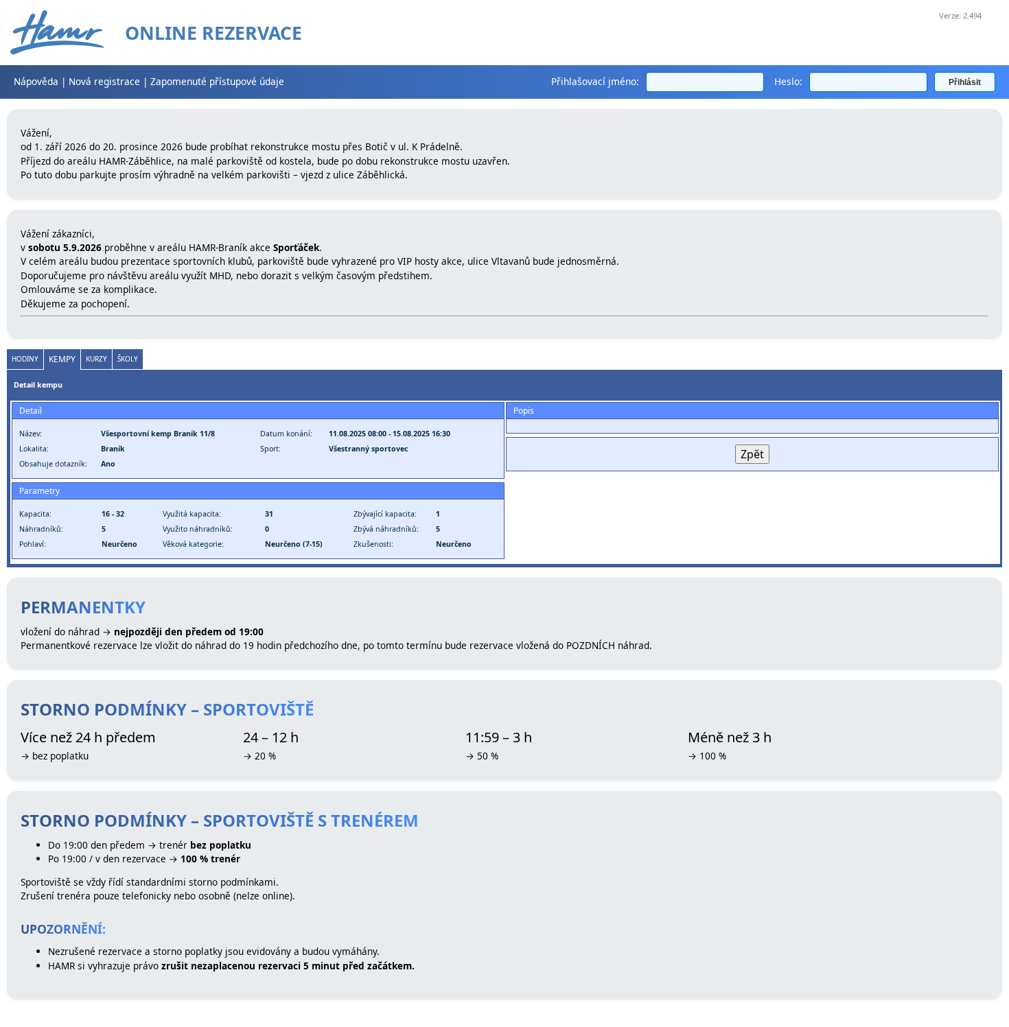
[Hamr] (57, 32)
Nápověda (36, 81)
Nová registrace (104, 81)
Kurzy (96, 359)
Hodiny (25, 359)
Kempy (62, 359)
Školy (127, 359)
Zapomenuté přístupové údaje (217, 81)
